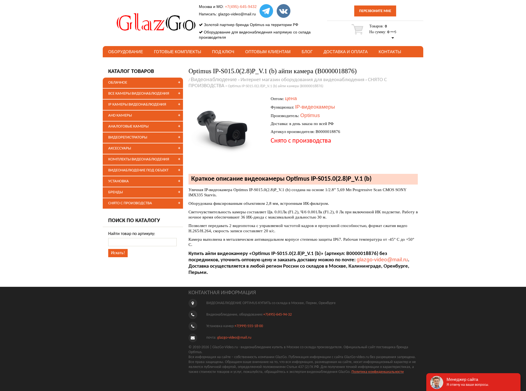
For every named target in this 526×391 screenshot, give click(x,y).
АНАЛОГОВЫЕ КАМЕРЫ (128, 126)
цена (291, 98)
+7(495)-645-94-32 (277, 315)
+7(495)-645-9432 (241, 6)
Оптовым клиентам (268, 51)
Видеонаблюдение (214, 79)
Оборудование (125, 51)
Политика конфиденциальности (377, 372)
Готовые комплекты (177, 51)
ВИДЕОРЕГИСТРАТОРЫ (127, 137)
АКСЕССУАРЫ (119, 148)
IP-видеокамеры (315, 107)
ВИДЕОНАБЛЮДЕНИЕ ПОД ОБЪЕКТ (138, 170)
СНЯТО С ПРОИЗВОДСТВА (130, 203)
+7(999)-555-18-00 (249, 326)
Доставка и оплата (346, 51)
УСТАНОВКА (118, 181)
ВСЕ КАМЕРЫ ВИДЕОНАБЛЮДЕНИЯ (138, 94)
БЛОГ (307, 51)
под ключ (223, 51)
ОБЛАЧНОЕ (117, 83)
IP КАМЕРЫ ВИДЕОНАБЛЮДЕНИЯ (137, 105)
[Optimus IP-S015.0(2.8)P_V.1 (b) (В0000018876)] (226, 131)
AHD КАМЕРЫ (120, 116)
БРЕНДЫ (115, 192)
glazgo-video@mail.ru (237, 14)
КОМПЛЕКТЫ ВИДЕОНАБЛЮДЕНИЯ (138, 159)
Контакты (390, 51)
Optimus (310, 115)
